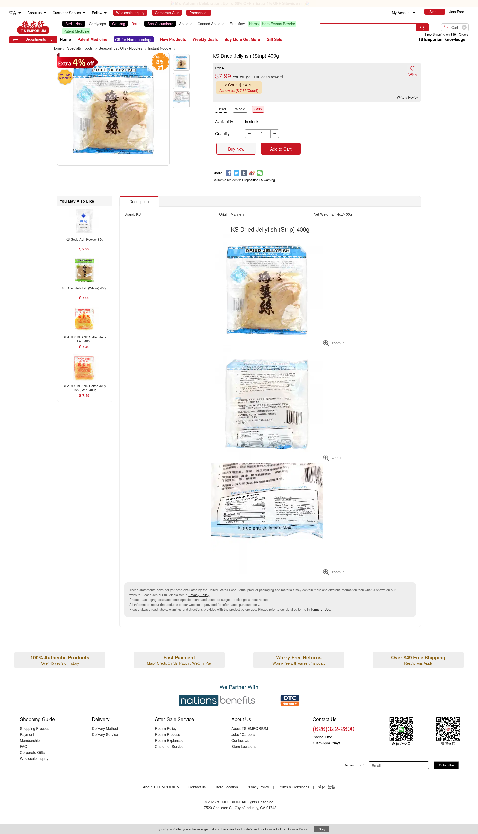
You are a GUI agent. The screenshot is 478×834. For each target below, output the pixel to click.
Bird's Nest (74, 23)
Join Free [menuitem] (456, 11)
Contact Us (240, 740)
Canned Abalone (211, 23)
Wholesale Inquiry (34, 758)
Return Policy (165, 728)
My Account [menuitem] (401, 12)
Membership (30, 740)
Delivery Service (105, 734)
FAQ (23, 746)
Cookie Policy (298, 829)
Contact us (197, 786)
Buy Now (236, 149)
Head (221, 108)
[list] (187, 27)
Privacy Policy (198, 594)
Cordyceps (97, 23)
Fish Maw (237, 23)
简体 (322, 786)
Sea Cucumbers (160, 23)
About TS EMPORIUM (249, 728)
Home (65, 39)
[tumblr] (244, 173)
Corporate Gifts (32, 752)
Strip (258, 108)
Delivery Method (105, 728)
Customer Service (169, 746)
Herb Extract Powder (278, 23)
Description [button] (139, 201)
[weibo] (252, 173)
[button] (51, 40)
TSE (33, 27)
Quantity (222, 133)
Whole (240, 108)
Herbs (254, 23)
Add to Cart (281, 149)
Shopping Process (34, 728)
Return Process (167, 734)
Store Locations (243, 746)
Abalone (185, 23)
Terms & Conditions (293, 786)
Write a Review (407, 97)
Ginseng (118, 23)
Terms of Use (320, 609)
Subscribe (446, 765)
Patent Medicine (76, 31)
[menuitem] (19, 13)
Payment (27, 734)
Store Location (226, 786)
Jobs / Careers (243, 734)
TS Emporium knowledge (441, 39)
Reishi (136, 23)
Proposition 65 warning (258, 179)
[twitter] (236, 173)
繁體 (331, 786)
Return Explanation (170, 740)
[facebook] (228, 173)
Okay (321, 829)
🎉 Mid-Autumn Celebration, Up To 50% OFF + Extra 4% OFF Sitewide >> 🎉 (239, 3)
